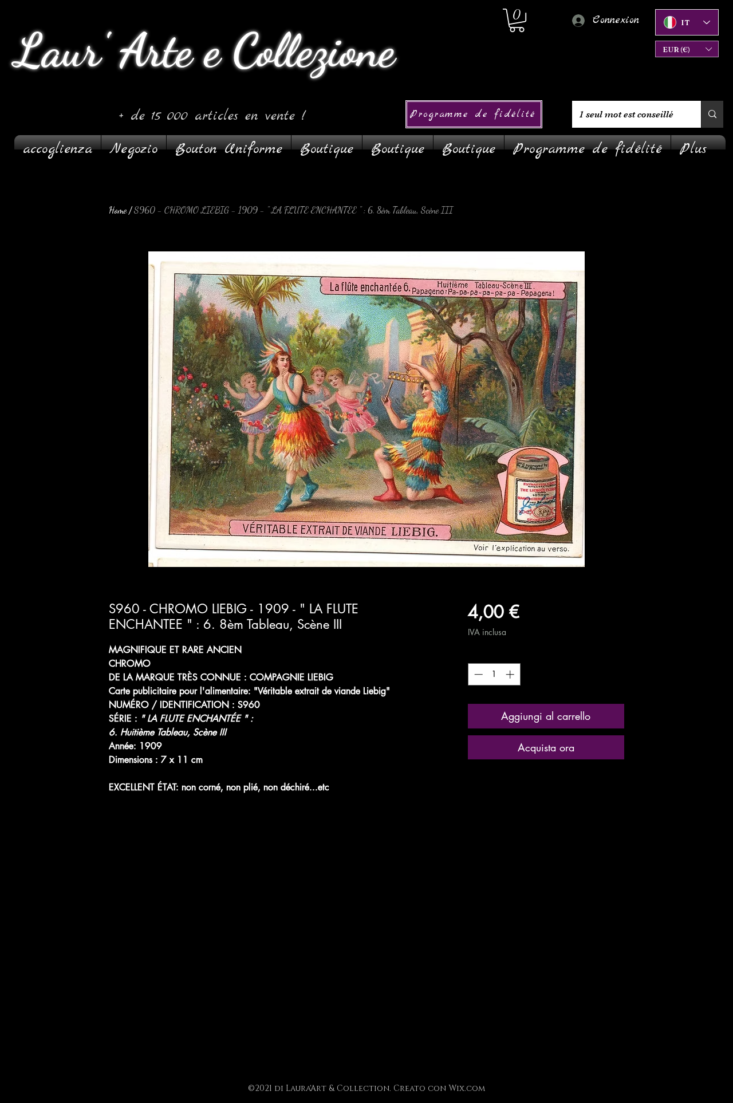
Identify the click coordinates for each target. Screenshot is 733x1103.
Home (118, 209)
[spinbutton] (493, 674)
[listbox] (687, 49)
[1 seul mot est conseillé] (712, 114)
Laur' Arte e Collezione (204, 50)
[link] (517, 20)
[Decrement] (477, 674)
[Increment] (511, 674)
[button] (687, 49)
